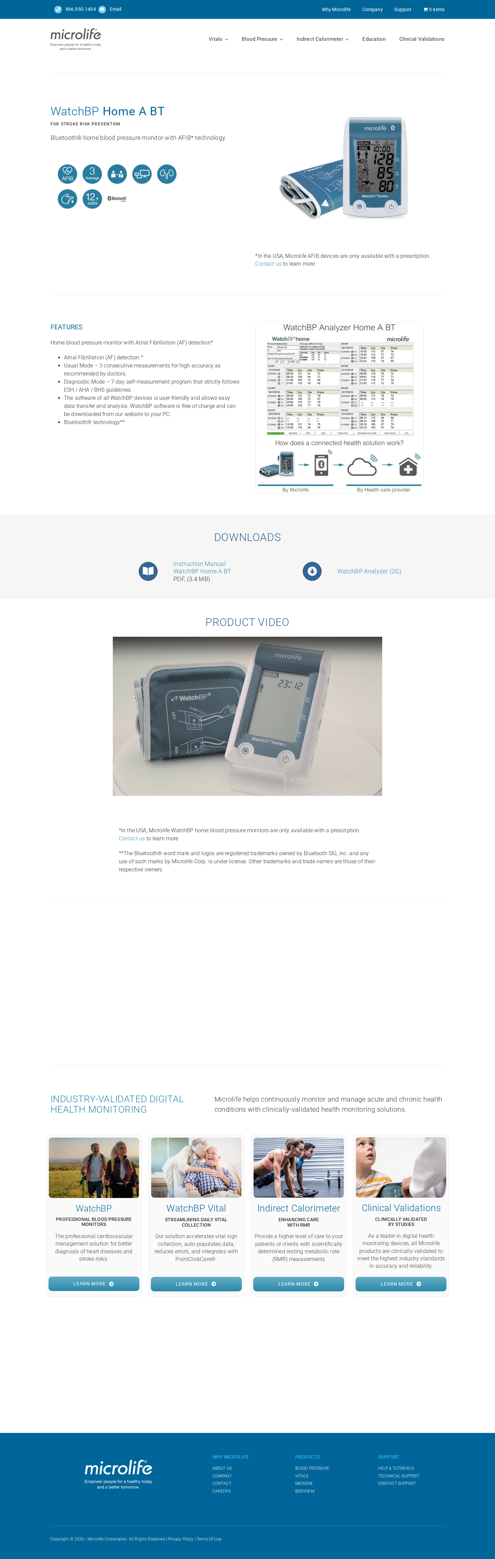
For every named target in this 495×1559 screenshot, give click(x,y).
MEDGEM (303, 1483)
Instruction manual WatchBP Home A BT (202, 567)
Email (116, 9)
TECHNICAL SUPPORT (399, 1476)
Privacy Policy (180, 1539)
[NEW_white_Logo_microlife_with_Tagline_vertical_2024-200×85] (118, 1462)
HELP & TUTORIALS (396, 1468)
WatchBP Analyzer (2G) (370, 571)
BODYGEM (304, 1491)
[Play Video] (115, 642)
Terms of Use (209, 1539)
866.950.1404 (81, 9)
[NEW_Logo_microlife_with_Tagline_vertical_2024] (76, 31)
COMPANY (222, 1476)
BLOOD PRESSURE (312, 1468)
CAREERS (221, 1491)
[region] (254, 983)
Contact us (268, 264)
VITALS (301, 1476)
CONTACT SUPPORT (397, 1483)
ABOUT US (222, 1468)
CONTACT (221, 1483)
